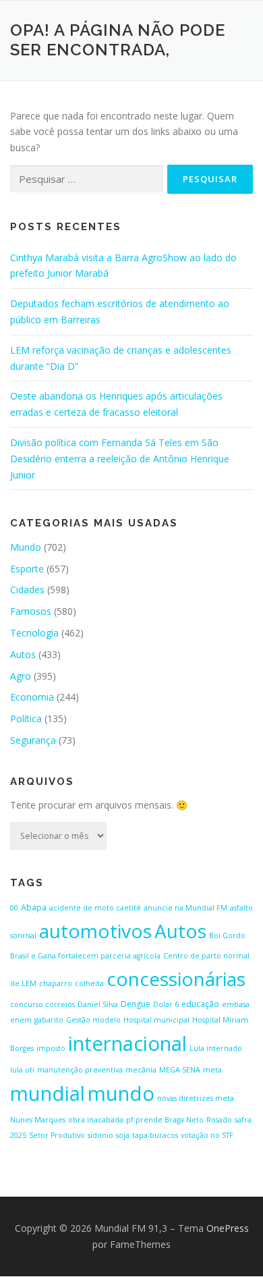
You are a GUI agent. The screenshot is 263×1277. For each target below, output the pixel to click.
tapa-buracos (155, 1135)
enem (21, 1020)
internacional (127, 1043)
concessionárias (176, 978)
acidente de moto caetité (95, 908)
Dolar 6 (166, 1004)
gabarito (48, 1020)
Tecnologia (34, 632)
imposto (50, 1048)
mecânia (140, 1070)
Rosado (219, 1119)
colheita (89, 983)
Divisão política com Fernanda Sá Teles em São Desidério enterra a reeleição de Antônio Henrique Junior (119, 458)
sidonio (100, 1135)
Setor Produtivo (57, 1135)
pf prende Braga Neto (165, 1119)
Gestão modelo (93, 1020)
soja (122, 1135)
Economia (32, 696)
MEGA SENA (179, 1070)
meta (212, 1070)
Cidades (27, 589)
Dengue (135, 1004)
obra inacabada (95, 1119)
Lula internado (215, 1048)
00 (14, 908)
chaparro (55, 983)
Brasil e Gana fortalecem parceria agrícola (85, 955)
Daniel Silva (98, 1004)
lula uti (22, 1070)
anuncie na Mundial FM (185, 908)
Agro (20, 676)
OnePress (227, 1228)
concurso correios (42, 1004)
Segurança (33, 740)
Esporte (27, 568)
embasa (236, 1004)
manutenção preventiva (80, 1070)
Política (26, 718)
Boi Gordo (227, 935)
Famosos (30, 611)
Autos (23, 654)
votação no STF (207, 1135)
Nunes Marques (37, 1119)
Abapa (34, 907)
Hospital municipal (156, 1020)
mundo (121, 1093)
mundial (47, 1093)
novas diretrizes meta (195, 1098)
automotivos (95, 931)
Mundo (25, 547)
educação (200, 1004)
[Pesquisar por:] (86, 179)
